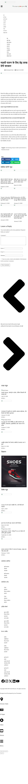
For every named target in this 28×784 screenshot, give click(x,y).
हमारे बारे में (6, 657)
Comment (3, 235)
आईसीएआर (6, 638)
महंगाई (5, 593)
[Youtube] (17, 681)
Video (1, 725)
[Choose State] (1, 699)
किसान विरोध (6, 614)
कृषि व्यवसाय (5, 19)
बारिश (5, 637)
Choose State (4, 704)
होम (3, 15)
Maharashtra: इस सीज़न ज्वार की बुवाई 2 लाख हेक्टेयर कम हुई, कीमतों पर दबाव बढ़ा (20, 199)
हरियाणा (5, 589)
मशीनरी (4, 22)
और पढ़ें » (3, 398)
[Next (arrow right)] (3, 753)
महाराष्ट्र (6, 616)
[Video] (1, 720)
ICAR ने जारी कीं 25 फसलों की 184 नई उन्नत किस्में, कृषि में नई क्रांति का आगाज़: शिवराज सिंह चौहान (20, 216)
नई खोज (8, 44)
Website (3, 255)
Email (2, 252)
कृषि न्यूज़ (4, 17)
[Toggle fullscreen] (3, 751)
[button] (6, 159)
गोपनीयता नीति (7, 663)
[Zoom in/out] (1, 751)
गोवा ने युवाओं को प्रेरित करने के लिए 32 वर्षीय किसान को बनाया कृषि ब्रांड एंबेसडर (7, 215)
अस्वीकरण (6, 665)
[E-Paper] (1, 709)
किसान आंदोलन (7, 591)
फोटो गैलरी (5, 30)
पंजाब (5, 587)
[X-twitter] (10, 681)
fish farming (9, 147)
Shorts (2, 735)
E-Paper (2, 714)
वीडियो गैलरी (5, 32)
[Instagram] (6, 681)
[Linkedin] (14, 681)
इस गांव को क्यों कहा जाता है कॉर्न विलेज (11, 523)
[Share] (5, 751)
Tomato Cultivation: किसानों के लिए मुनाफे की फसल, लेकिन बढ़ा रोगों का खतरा (7, 199)
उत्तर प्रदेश (6, 618)
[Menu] (1, 741)
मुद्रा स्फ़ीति (6, 612)
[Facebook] (3, 681)
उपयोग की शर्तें (7, 661)
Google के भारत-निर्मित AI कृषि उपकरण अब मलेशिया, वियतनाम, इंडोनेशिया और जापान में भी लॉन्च (12, 423)
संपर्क (5, 659)
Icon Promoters (17, 693)
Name (2, 248)
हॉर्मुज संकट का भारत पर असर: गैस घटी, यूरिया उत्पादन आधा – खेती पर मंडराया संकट (20, 181)
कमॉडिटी (4, 26)
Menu (1, 746)
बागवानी (5, 642)
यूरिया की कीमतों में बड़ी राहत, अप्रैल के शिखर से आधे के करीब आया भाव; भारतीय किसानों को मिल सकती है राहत (7, 181)
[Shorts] (1, 730)
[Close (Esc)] (7, 751)
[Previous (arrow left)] (1, 753)
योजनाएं (4, 24)
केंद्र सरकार (6, 640)
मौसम (4, 28)
